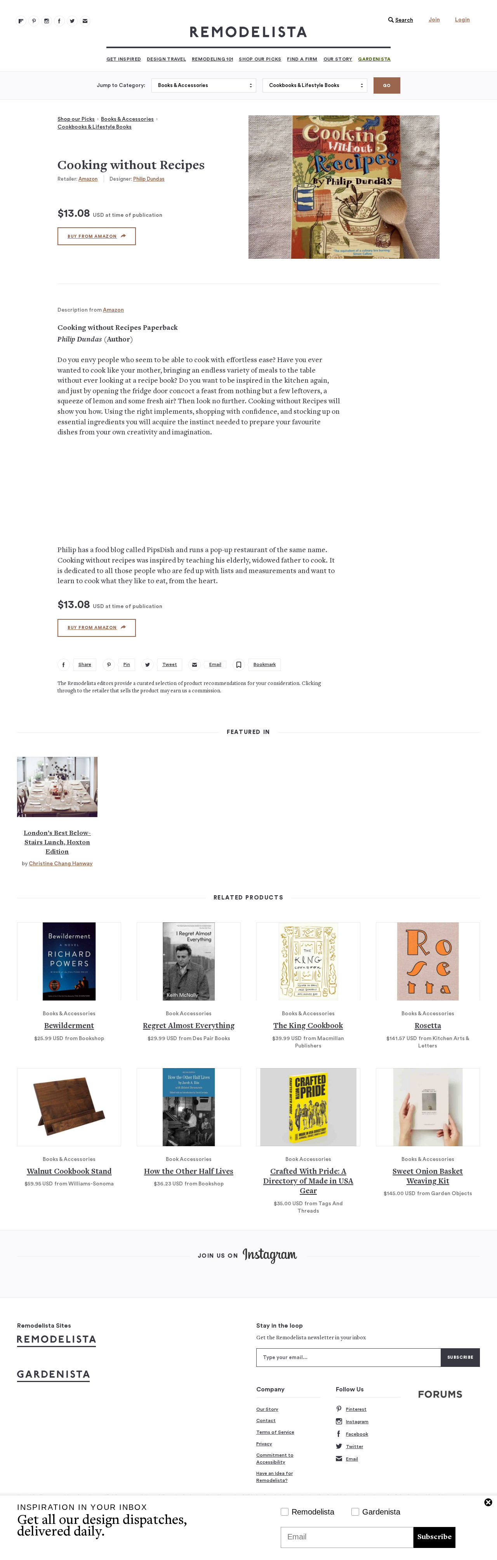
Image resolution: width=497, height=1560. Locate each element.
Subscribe (434, 1537)
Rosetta (428, 1026)
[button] (398, 20)
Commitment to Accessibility (275, 1458)
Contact (266, 1420)
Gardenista (374, 59)
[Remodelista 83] (72, 21)
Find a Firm (302, 59)
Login (462, 20)
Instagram (357, 1421)
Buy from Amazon (92, 236)
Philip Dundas (149, 178)
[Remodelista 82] (59, 21)
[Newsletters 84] (85, 21)
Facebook (357, 1434)
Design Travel (166, 59)
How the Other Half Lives (188, 1172)
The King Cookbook (308, 1026)
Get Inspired (123, 59)
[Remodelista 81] (46, 21)
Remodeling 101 (212, 59)
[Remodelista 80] (33, 21)
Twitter (354, 1446)
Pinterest (356, 1409)
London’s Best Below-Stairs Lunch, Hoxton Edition (57, 843)
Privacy (264, 1443)
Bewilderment (69, 1026)
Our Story (338, 59)
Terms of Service (275, 1432)
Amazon (87, 178)
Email (352, 1459)
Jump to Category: (121, 85)
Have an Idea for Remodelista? (274, 1477)
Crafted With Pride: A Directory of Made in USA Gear (308, 1182)
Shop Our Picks (260, 59)
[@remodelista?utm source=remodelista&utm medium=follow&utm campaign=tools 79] (21, 21)
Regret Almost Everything (189, 1026)
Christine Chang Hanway (60, 863)
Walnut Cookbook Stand (69, 1172)
